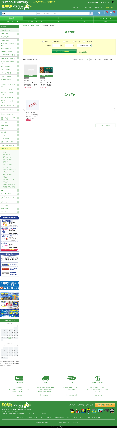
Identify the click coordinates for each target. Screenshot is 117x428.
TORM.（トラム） (6, 33)
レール (3, 135)
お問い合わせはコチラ (104, 405)
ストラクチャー (5, 138)
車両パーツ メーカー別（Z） (7, 109)
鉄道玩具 (3, 211)
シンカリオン (4, 205)
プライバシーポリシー (79, 417)
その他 (4, 152)
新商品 (47, 41)
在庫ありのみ (89, 41)
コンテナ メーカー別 (6, 89)
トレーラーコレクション (9, 169)
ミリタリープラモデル (11, 21)
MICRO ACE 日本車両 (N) (8, 55)
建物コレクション (7, 159)
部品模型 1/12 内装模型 (9, 187)
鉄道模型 (11, 18)
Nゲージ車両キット (6, 69)
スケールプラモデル (105, 18)
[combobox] (27, 13)
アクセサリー (4, 208)
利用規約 (98, 417)
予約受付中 (57, 41)
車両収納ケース (5, 125)
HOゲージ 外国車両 (6, 76)
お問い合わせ (98, 7)
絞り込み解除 (83, 52)
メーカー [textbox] (22, 13)
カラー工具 (82, 21)
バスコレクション (7, 174)
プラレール (4, 202)
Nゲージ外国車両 (5, 66)
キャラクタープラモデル (35, 21)
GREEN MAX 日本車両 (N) (8, 58)
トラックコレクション (8, 172)
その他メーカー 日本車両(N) (7, 62)
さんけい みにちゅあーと (7, 145)
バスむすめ (6, 182)
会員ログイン (109, 7)
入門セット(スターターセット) (8, 44)
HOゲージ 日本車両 (6, 73)
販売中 (67, 41)
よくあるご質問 (86, 7)
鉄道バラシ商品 (5, 40)
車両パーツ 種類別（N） (7, 97)
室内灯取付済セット (6, 37)
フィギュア (58, 21)
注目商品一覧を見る (105, 125)
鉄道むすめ (6, 177)
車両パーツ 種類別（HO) (7, 106)
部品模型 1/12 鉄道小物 (9, 184)
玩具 (105, 21)
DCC (2, 128)
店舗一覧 (75, 7)
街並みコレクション (8, 162)
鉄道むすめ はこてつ (8, 179)
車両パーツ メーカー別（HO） (7, 101)
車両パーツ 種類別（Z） (7, 114)
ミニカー (81, 18)
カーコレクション (7, 167)
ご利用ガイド (103, 2)
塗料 (2, 190)
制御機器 (3, 132)
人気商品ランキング (6, 30)
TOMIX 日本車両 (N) (6, 51)
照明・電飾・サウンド (7, 122)
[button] (24, 109)
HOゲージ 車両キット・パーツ (8, 80)
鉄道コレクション (7, 164)
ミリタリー (58, 18)
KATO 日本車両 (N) (6, 48)
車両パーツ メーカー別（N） (7, 93)
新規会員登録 (92, 2)
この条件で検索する (65, 51)
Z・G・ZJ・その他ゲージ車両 (8, 85)
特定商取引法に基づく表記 (62, 417)
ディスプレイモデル (6, 193)
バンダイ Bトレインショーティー (8, 197)
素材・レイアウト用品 (7, 142)
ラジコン (35, 18)
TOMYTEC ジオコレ (35, 25)
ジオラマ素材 (6, 154)
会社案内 (40, 417)
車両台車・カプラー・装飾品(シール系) (8, 118)
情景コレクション (7, 157)
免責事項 (90, 417)
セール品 (77, 41)
